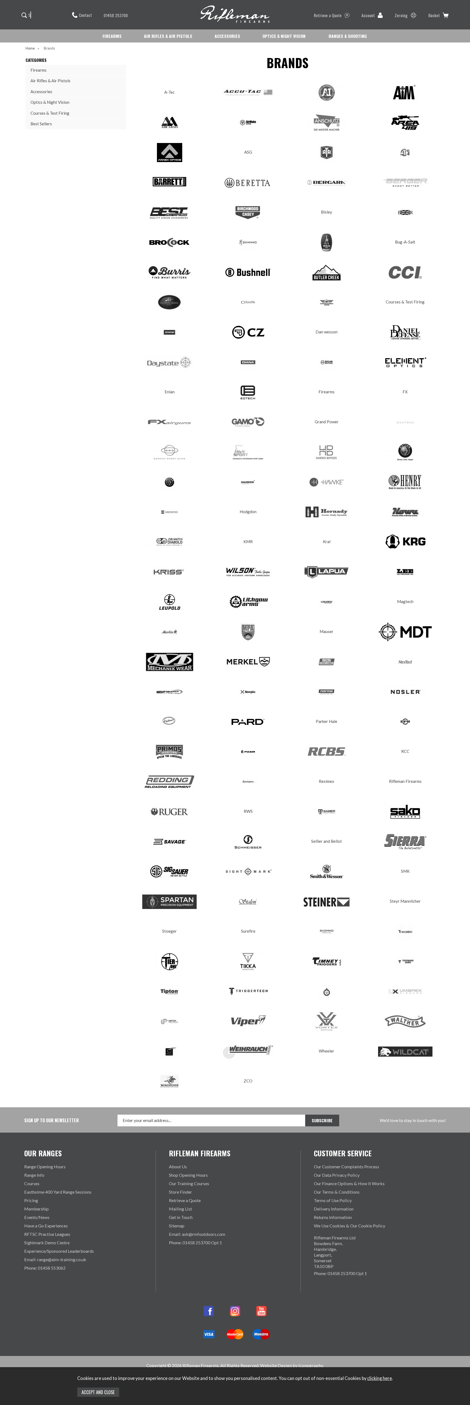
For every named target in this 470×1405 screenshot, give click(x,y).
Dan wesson (327, 331)
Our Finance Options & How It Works (349, 1183)
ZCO (248, 1080)
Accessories (41, 91)
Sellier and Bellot (326, 841)
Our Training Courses (189, 1183)
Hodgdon (248, 511)
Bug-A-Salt (405, 241)
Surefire (248, 931)
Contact (85, 15)
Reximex (326, 781)
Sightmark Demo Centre (47, 1242)
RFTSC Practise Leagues (47, 1234)
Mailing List (180, 1208)
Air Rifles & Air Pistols (50, 80)
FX (405, 391)
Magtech (405, 601)
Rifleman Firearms (405, 781)
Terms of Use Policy (333, 1200)
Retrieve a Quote (328, 15)
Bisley (326, 211)
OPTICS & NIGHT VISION (283, 36)
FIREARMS (112, 36)
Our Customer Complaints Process (346, 1166)
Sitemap (176, 1225)
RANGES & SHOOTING (348, 36)
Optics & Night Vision (49, 102)
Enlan (170, 391)
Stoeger (169, 931)
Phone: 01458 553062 (45, 1267)
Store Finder (180, 1191)
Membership (36, 1208)
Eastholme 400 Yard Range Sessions (57, 1191)
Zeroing (401, 15)
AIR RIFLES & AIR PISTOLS (168, 36)
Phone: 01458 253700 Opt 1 (195, 1242)
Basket (434, 15)
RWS (248, 811)
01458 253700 (116, 15)
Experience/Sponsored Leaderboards (59, 1251)
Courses (31, 1183)
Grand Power (327, 421)
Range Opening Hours (45, 1166)
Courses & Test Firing (49, 113)
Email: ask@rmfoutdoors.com (197, 1234)
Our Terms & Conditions (337, 1191)
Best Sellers (41, 123)
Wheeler (326, 1050)
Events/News (37, 1217)
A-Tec (169, 92)
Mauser (326, 631)
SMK (405, 871)
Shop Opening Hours (188, 1175)
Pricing (31, 1200)
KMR (248, 541)
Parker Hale (326, 721)
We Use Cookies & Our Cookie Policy (349, 1225)
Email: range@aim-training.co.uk (55, 1259)
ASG (248, 152)
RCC (405, 751)
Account (368, 15)
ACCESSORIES (227, 36)
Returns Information (333, 1217)
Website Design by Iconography (291, 1365)
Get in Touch (181, 1217)
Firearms (38, 70)
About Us (178, 1166)
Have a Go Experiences (46, 1225)
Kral (326, 541)
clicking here (379, 1378)
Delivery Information (334, 1208)
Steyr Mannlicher (405, 901)
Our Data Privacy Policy (337, 1175)
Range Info (34, 1175)
